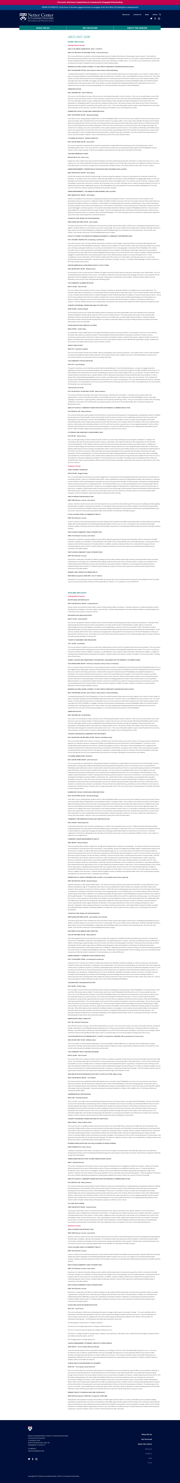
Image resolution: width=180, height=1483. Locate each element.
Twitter (151, 18)
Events (155, 14)
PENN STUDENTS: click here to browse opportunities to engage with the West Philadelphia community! (90, 7)
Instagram (159, 19)
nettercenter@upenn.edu (36, 1451)
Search (160, 14)
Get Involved (90, 28)
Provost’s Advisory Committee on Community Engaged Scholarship (90, 2)
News (147, 14)
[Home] (36, 17)
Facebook (155, 19)
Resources (126, 14)
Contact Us (137, 14)
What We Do (43, 28)
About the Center (137, 28)
